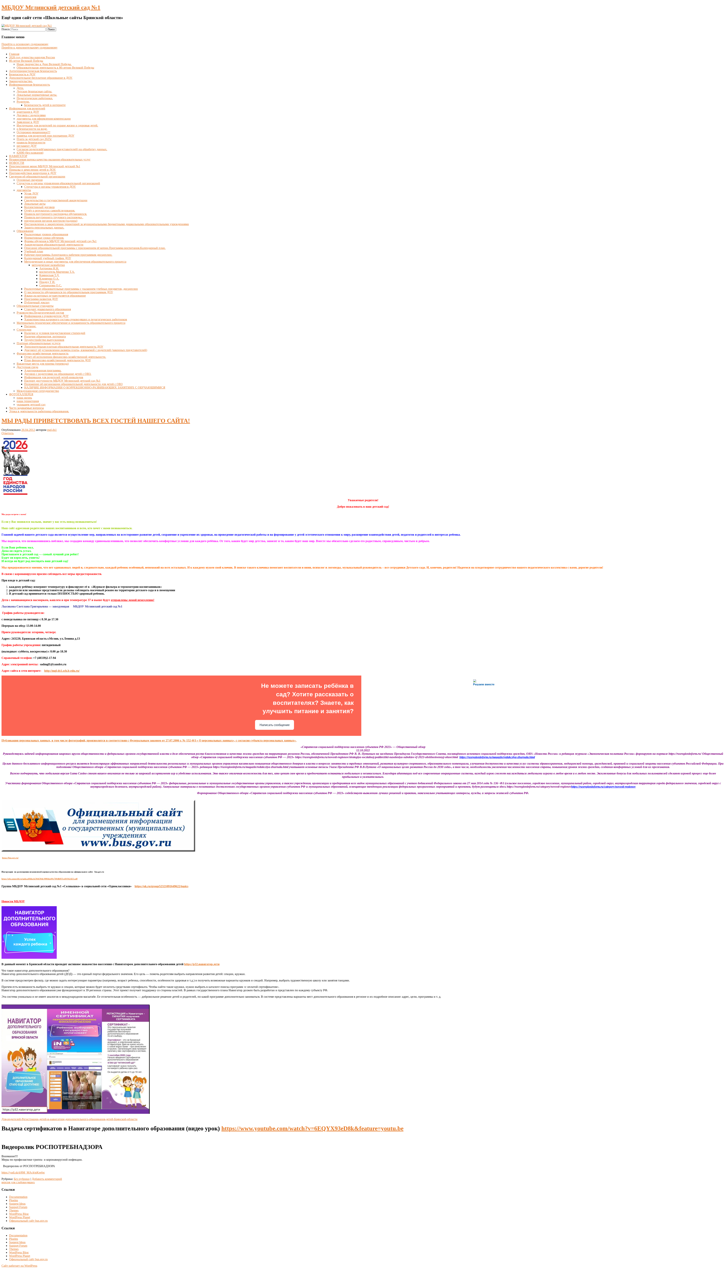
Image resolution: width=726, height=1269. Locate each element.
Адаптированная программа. (42, 370)
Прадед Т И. (47, 282)
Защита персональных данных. (44, 227)
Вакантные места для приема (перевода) (43, 363)
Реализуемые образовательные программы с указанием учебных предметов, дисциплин (81, 288)
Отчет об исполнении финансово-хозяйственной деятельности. (65, 356)
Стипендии (24, 329)
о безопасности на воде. (32, 128)
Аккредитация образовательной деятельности (53, 244)
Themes (14, 1210)
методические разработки (48, 265)
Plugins (13, 1200)
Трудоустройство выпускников (44, 339)
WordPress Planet (19, 1217)
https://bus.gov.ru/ (10, 858)
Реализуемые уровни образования (46, 234)
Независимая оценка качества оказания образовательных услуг (50, 159)
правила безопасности (31, 142)
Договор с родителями (31, 115)
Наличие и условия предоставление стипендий (54, 333)
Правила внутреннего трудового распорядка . (53, 217)
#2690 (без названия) (30, 152)
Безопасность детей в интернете (45, 105)
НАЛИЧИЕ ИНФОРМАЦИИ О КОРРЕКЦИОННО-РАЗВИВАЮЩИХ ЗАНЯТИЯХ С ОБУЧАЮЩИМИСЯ (94, 387)
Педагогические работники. (35, 98)
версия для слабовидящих (18, 1182)
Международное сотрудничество (38, 390)
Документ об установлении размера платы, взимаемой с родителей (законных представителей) (85, 350)
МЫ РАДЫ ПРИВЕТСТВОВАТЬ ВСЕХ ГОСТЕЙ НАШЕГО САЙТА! (96, 420)
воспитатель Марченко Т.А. (57, 271)
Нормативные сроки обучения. (44, 237)
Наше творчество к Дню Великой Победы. (44, 64)
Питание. (30, 326)
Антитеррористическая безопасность (33, 71)
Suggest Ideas (17, 1203)
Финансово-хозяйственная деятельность (42, 353)
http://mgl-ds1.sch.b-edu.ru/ (62, 670)
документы (24, 190)
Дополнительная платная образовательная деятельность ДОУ (63, 346)
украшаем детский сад (31, 404)
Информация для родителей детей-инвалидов (53, 377)
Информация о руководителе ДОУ (46, 316)
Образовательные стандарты (35, 305)
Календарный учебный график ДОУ (47, 258)
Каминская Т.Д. (49, 275)
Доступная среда (27, 367)
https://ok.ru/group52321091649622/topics (161, 886)
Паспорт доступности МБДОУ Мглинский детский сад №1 (62, 380)
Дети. (20, 88)
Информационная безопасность (29, 84)
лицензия (30, 197)
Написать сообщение (275, 725)
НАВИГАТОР (18, 156)
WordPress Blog (19, 1213)
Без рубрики (22, 1179)
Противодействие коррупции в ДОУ (32, 173)
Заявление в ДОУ (28, 122)
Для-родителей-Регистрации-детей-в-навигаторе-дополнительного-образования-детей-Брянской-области (69, 1119)
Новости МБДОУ (13, 901)
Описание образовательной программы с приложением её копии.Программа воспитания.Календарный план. (95, 248)
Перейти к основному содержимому (25, 44)
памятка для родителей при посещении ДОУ (45, 135)
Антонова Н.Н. (49, 268)
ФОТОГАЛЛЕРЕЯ (21, 394)
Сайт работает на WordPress (19, 1265)
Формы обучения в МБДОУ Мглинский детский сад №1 (60, 241)
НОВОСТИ (16, 162)
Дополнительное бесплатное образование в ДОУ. (40, 77)
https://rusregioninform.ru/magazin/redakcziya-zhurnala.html (497, 757)
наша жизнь (24, 397)
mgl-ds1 (52, 429)
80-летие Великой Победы (26, 60)
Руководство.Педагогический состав (40, 312)
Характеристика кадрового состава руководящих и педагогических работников (75, 319)
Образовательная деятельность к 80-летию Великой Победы (55, 67)
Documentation (18, 1196)
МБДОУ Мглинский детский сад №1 (51, 7)
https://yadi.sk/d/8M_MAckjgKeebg (23, 1172)
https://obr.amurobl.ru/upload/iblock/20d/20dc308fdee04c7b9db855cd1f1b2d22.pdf (40, 879)
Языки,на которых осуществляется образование (55, 295)
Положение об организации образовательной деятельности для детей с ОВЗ (73, 384)
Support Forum (18, 1207)
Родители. (23, 101)
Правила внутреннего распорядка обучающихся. (55, 214)
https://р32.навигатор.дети (202, 964)
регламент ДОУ (27, 145)
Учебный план (33, 251)
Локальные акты (35, 203)
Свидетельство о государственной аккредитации (55, 200)
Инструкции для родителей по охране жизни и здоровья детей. (57, 125)
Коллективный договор (39, 207)
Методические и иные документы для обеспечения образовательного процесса (75, 261)
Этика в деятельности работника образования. (39, 411)
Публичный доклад (36, 302)
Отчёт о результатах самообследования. (49, 210)
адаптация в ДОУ (28, 111)
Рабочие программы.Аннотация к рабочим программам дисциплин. (68, 254)
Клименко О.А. (49, 278)
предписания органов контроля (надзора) (50, 220)
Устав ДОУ (31, 193)
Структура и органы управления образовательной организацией (58, 183)
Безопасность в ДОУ (22, 74)
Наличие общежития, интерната (45, 336)
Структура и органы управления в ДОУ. (50, 186)
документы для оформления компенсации (44, 118)
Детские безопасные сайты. (34, 91)
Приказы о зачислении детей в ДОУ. (32, 169)
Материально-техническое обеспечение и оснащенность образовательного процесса (71, 322)
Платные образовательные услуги (38, 343)
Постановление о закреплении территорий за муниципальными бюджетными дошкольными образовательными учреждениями (106, 224)
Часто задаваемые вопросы (26, 408)
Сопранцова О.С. (50, 285)
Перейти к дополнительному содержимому (29, 47)
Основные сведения (30, 180)
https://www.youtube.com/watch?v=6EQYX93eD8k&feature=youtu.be (312, 1128)
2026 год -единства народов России (32, 57)
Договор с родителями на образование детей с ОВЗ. (57, 373)
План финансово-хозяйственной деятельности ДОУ (57, 360)
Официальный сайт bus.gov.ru (28, 1220)
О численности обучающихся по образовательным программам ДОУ (68, 292)
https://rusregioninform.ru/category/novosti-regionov (603, 786)
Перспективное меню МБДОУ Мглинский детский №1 (44, 166)
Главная (14, 54)
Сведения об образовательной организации (37, 176)
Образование (25, 231)
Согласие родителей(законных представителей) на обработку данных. (62, 149)
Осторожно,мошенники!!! (33, 132)
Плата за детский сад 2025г (34, 139)
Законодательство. (21, 81)
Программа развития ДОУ (41, 299)
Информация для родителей (27, 108)
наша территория (28, 401)
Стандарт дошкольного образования (47, 309)
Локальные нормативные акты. (37, 94)
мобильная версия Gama (61, 773)
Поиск (6, 29)
